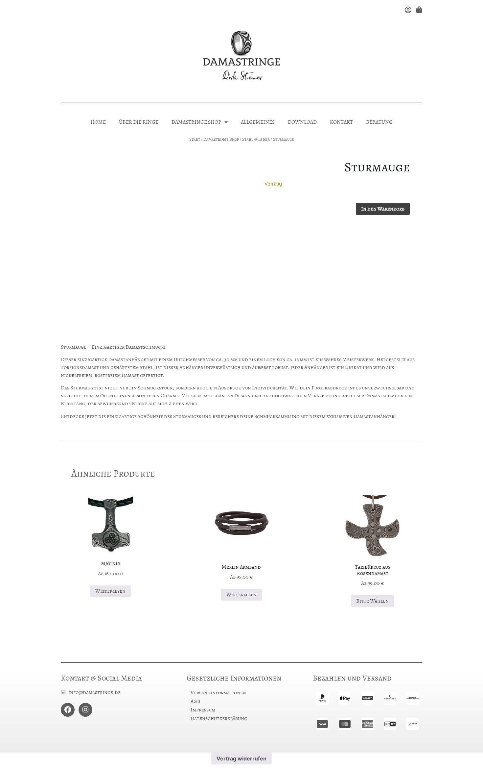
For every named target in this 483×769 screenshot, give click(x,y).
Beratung (379, 122)
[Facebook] (68, 710)
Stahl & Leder (256, 139)
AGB (195, 701)
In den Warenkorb (382, 208)
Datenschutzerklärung (219, 718)
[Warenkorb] (418, 9)
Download (302, 122)
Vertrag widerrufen (241, 758)
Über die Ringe (138, 122)
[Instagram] (85, 710)
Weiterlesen (110, 591)
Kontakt (341, 122)
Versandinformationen (218, 692)
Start (194, 139)
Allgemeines (258, 122)
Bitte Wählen (372, 601)
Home (98, 122)
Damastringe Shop (196, 122)
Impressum (203, 709)
